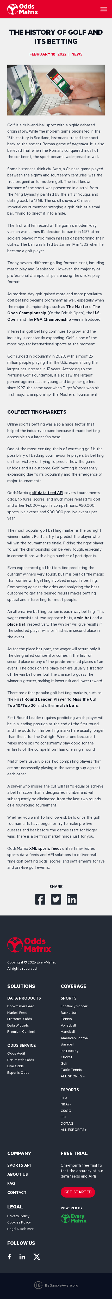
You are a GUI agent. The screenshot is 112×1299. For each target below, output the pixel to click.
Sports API (19, 1166)
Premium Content (21, 1032)
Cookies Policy (19, 1223)
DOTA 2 (67, 1124)
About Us (17, 1175)
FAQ (11, 1184)
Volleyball (68, 1026)
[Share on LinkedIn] (72, 899)
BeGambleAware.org (61, 1286)
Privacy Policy (18, 1217)
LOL (64, 1118)
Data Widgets (18, 1026)
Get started (77, 1193)
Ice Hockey (69, 1051)
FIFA (64, 1099)
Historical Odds (19, 1019)
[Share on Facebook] (40, 899)
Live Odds (15, 1067)
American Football (75, 1039)
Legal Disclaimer (20, 1229)
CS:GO (66, 1111)
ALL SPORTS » (73, 1077)
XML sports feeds (45, 849)
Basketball (69, 1013)
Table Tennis (71, 1070)
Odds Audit (16, 1054)
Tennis (66, 1019)
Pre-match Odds (20, 1060)
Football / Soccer (74, 1007)
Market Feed (17, 1013)
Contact (17, 1193)
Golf (64, 1064)
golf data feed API (46, 493)
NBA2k (66, 1105)
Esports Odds (18, 1073)
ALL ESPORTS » (74, 1130)
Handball (68, 1032)
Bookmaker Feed (20, 1007)
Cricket (66, 1058)
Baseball (67, 1045)
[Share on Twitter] (56, 899)
